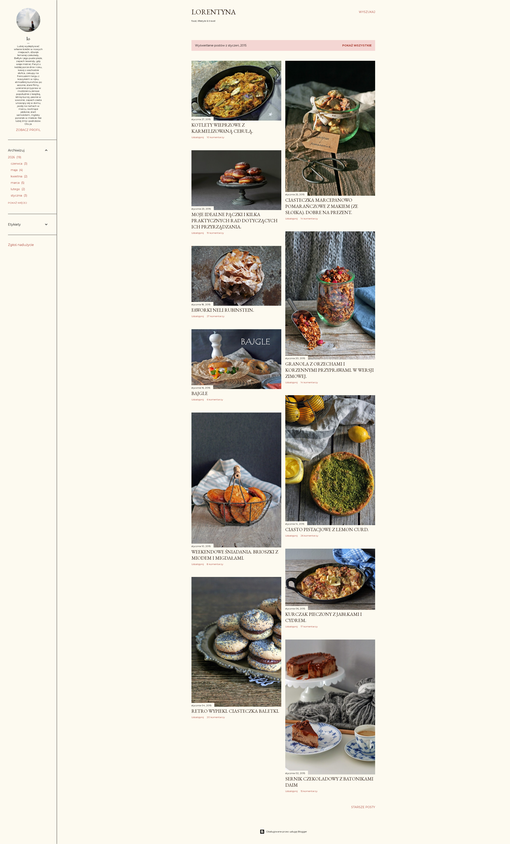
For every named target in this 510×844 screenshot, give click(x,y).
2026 (14, 157)
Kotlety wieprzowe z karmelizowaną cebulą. (222, 128)
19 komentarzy (215, 232)
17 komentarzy (309, 626)
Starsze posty (363, 807)
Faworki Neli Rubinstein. (222, 310)
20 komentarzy (216, 717)
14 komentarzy (309, 218)
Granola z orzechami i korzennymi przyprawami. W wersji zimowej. (329, 370)
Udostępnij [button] (197, 137)
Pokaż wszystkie (357, 45)
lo (28, 38)
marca (17, 183)
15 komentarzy (309, 791)
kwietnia (18, 176)
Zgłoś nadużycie (21, 245)
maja (16, 170)
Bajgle (199, 393)
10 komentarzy (215, 137)
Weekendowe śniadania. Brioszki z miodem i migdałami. (234, 555)
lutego (17, 189)
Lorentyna (213, 12)
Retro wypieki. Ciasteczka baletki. (235, 711)
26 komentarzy (309, 535)
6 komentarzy (215, 399)
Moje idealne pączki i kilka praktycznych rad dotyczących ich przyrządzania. (234, 220)
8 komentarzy (215, 564)
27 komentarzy (216, 316)
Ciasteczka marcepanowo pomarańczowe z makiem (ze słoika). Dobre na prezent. (321, 206)
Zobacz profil (28, 130)
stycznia (18, 195)
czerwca (18, 163)
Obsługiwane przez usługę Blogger (286, 831)
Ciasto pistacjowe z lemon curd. (327, 529)
